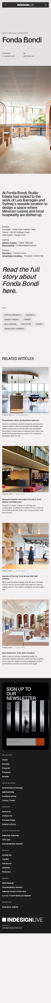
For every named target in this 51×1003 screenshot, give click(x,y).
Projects (6, 768)
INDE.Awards (8, 883)
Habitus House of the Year (14, 891)
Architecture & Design (12, 788)
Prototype (6, 229)
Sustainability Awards (12, 887)
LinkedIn (6, 867)
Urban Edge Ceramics (12, 256)
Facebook (7, 863)
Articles (6, 764)
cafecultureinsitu (12, 315)
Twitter (5, 859)
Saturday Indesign (10, 835)
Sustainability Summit (12, 844)
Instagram (7, 855)
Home (5, 760)
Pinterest (6, 872)
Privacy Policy (8, 820)
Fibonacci (6, 253)
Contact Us (7, 816)
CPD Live (6, 839)
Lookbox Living (9, 796)
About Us (6, 811)
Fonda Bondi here (20, 287)
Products (6, 772)
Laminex (27, 320)
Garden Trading (9, 242)
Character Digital (10, 907)
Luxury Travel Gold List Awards (16, 895)
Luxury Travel (8, 800)
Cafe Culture (7, 235)
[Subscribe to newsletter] (40, 742)
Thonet (5, 232)
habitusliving (8, 792)
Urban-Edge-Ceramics (14, 329)
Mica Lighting (8, 245)
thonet (39, 324)
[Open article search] (46, 5)
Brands (5, 776)
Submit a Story (9, 824)
